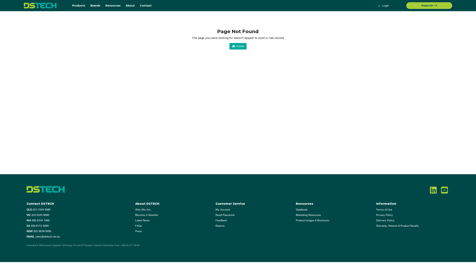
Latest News (142, 220)
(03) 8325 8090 (38, 215)
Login (385, 5)
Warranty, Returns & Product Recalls (397, 226)
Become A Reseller (146, 215)
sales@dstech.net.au (43, 236)
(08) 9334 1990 (38, 220)
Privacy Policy (384, 215)
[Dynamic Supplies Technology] (45, 5)
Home (239, 46)
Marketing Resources (308, 215)
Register (428, 5)
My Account (223, 209)
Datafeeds (302, 209)
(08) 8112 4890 (38, 226)
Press (138, 231)
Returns (220, 226)
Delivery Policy (385, 220)
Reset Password (225, 215)
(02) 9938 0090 (39, 231)
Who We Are (143, 209)
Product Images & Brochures (312, 220)
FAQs (138, 226)
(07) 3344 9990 (39, 209)
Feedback (221, 220)
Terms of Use (384, 209)
